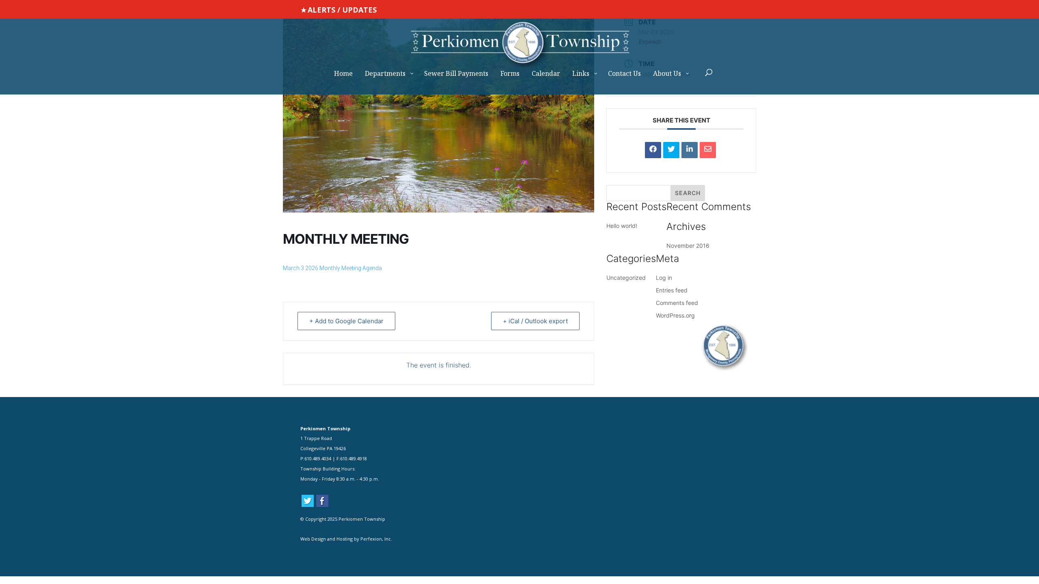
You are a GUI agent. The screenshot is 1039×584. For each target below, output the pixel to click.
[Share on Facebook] (653, 150)
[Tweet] (671, 150)
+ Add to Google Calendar (346, 321)
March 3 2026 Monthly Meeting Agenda (332, 268)
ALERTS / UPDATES (342, 10)
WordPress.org (675, 315)
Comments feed (677, 302)
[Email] (708, 150)
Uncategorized (626, 277)
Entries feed (672, 290)
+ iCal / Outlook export (535, 321)
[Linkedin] (689, 150)
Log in (664, 277)
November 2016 (687, 245)
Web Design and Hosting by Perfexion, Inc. (346, 539)
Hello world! (621, 225)
